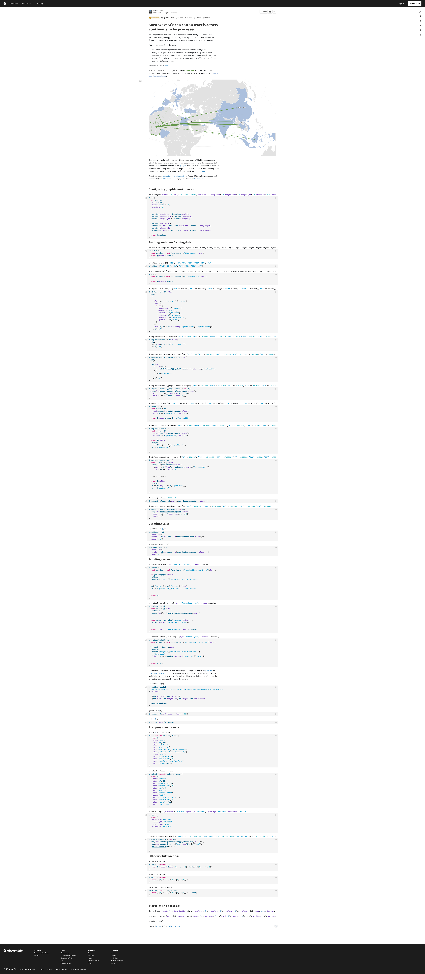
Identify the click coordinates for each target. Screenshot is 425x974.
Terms (61, 969)
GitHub (113, 963)
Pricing (40, 3)
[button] (146, 22)
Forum (90, 963)
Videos (90, 958)
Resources (26, 3)
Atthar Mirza (158, 11)
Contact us (114, 958)
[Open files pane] (420, 11)
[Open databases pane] (420, 16)
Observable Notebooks (42, 953)
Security (49, 969)
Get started (415, 3)
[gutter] (73, 27)
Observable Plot (66, 958)
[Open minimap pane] (420, 21)
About (113, 953)
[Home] (13, 957)
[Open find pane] (420, 30)
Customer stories (93, 960)
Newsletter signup (117, 960)
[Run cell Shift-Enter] (276, 198)
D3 (62, 960)
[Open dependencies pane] (420, 25)
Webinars (91, 955)
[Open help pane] (420, 35)
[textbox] (213, 217)
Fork (265, 12)
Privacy (41, 969)
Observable (65, 953)
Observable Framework (68, 955)
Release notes (66, 963)
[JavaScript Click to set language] (146, 217)
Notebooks (13, 3)
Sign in (401, 3)
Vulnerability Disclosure (78, 969)
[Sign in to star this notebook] (270, 12)
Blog (89, 953)
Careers (113, 955)
